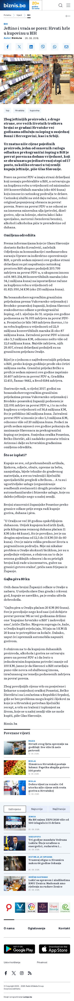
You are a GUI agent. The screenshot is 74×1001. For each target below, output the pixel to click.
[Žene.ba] (43, 907)
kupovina (34, 110)
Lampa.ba (27, 997)
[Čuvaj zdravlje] (54, 907)
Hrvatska (19, 110)
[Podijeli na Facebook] (7, 47)
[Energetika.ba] (65, 907)
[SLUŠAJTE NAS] (31, 907)
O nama (9, 928)
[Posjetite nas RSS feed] (30, 973)
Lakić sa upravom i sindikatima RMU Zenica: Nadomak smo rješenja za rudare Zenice (49, 883)
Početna (7, 15)
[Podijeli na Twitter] (19, 47)
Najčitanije (59, 809)
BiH (29, 15)
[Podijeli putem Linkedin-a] (31, 47)
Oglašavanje (36, 928)
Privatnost (42, 962)
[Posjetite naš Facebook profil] (6, 973)
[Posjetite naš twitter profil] (14, 973)
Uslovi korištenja (12, 962)
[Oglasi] (9, 907)
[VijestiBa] (20, 907)
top (7, 110)
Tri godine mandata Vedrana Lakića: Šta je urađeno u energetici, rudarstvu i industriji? (47, 843)
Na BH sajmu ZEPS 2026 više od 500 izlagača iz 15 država (48, 821)
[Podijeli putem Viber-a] (43, 47)
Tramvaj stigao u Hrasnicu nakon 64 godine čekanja (46, 861)
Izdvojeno (15, 809)
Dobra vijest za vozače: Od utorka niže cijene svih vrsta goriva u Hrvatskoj (47, 787)
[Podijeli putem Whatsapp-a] (54, 47)
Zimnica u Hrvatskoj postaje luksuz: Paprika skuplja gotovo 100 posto (48, 767)
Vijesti (19, 15)
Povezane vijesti (17, 733)
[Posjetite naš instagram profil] (22, 973)
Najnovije (37, 809)
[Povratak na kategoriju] (68, 16)
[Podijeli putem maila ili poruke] (66, 47)
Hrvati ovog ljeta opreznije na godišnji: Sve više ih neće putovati (48, 747)
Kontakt (64, 928)
